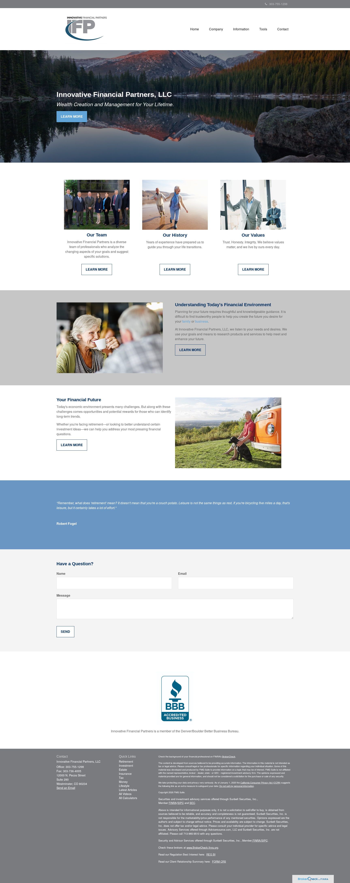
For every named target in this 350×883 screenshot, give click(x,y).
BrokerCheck (228, 756)
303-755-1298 (278, 4)
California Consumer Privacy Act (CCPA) (260, 782)
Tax (121, 778)
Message (63, 595)
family (186, 321)
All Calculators (128, 798)
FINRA (173, 803)
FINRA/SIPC (260, 840)
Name (61, 573)
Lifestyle (124, 786)
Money (123, 782)
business (201, 321)
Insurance (125, 774)
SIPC (180, 803)
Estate (123, 770)
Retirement (126, 761)
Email (182, 573)
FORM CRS (219, 861)
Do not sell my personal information (236, 786)
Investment (126, 765)
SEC (192, 803)
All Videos (125, 794)
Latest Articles (128, 790)
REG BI (211, 854)
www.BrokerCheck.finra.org (202, 847)
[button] (216, 29)
